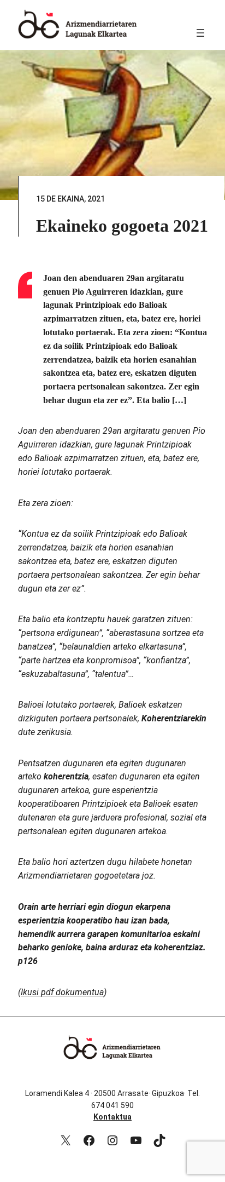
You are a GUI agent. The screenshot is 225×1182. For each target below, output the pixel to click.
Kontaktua (112, 1116)
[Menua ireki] (200, 32)
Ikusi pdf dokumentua (62, 992)
